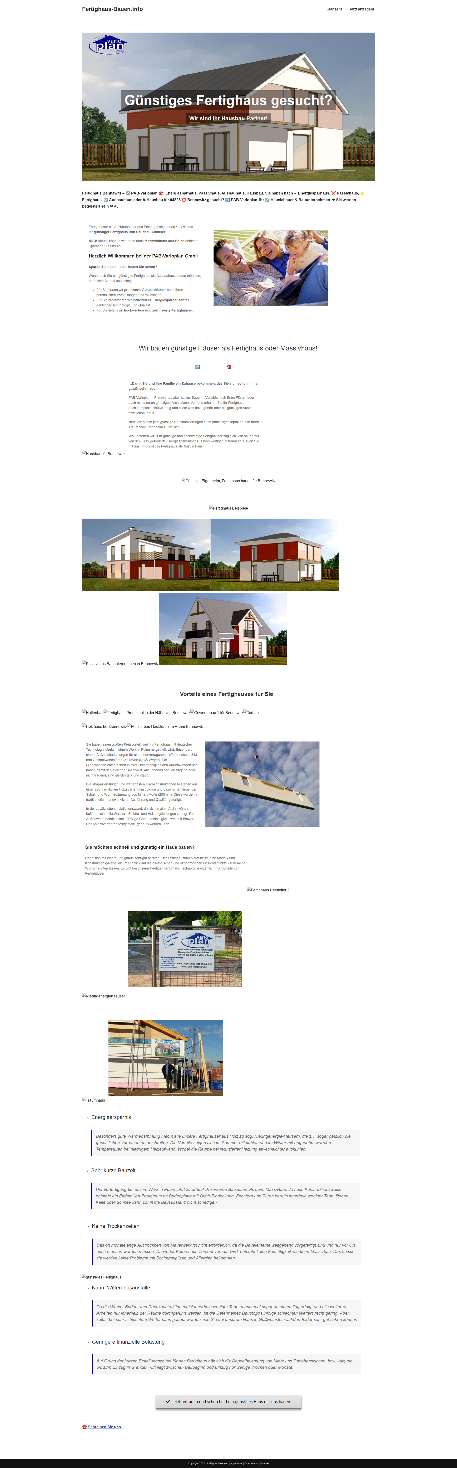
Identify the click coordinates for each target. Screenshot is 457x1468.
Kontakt (264, 1463)
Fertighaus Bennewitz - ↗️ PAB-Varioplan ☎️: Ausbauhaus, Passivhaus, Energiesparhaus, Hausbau (240, 367)
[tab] (118, 366)
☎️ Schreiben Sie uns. (102, 1427)
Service (339, 367)
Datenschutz (251, 1463)
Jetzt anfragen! (361, 9)
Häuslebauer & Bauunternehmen (118, 367)
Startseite (335, 9)
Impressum (236, 1463)
